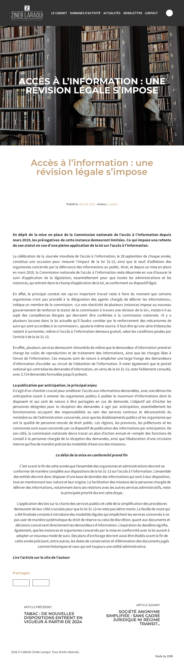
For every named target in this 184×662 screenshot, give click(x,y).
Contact (151, 13)
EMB (170, 656)
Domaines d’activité (85, 13)
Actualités (111, 13)
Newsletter (132, 13)
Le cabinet (59, 13)
